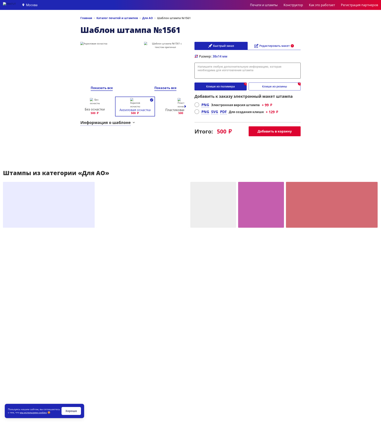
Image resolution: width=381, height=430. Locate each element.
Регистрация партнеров (359, 5)
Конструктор (293, 5)
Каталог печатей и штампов (117, 18)
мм (220, 56)
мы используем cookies (33, 412)
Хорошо (71, 411)
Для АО (147, 18)
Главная (86, 18)
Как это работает (322, 5)
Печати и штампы (264, 5)
